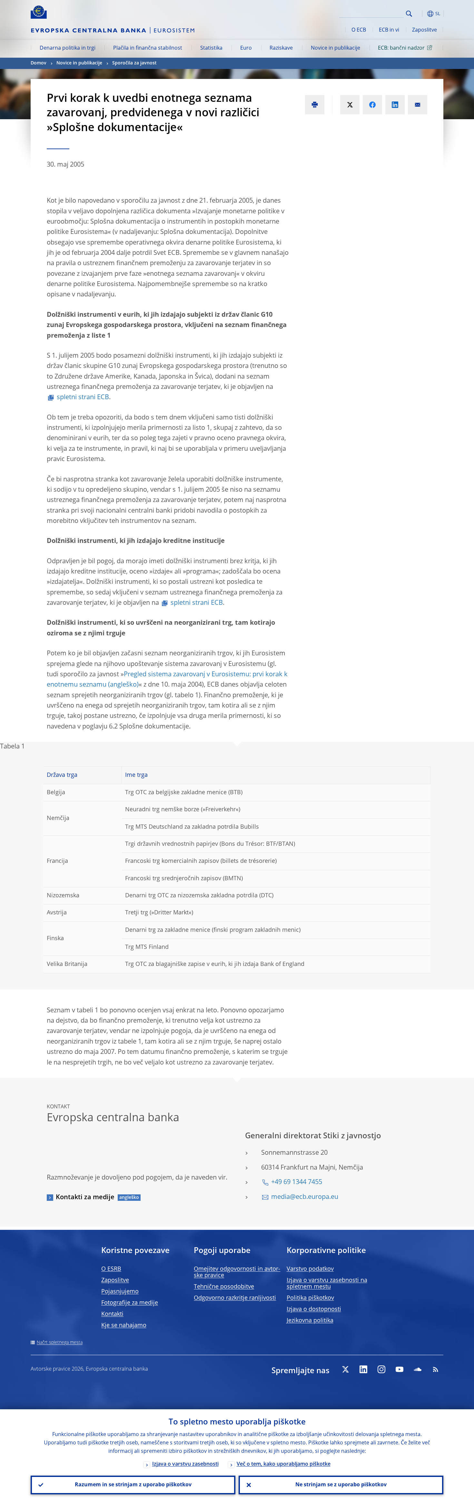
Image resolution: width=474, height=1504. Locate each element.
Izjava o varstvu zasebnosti (185, 1464)
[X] (345, 1369)
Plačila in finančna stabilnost (147, 48)
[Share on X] (350, 104)
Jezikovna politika (310, 1321)
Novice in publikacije (335, 48)
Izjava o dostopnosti (314, 1309)
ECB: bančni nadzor (401, 48)
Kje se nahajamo (123, 1325)
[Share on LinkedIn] (395, 104)
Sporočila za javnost (134, 63)
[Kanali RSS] (435, 1369)
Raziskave (281, 48)
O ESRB (111, 1269)
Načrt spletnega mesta (60, 1342)
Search (409, 13)
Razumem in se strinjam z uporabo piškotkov (133, 1485)
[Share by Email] (417, 104)
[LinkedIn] (363, 1369)
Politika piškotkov (310, 1298)
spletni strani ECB (83, 397)
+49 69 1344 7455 (296, 1182)
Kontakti (112, 1314)
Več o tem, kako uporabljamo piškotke (284, 1464)
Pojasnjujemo (120, 1292)
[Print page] (314, 104)
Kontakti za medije (85, 1197)
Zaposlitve (424, 30)
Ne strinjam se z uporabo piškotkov (341, 1485)
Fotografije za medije (129, 1303)
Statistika (211, 48)
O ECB (358, 30)
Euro (246, 48)
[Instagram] (381, 1369)
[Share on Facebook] (372, 104)
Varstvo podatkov (310, 1269)
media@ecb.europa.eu (304, 1197)
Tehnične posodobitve (224, 1287)
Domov (38, 63)
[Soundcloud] (417, 1369)
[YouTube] (399, 1369)
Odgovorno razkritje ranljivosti (235, 1298)
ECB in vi (389, 30)
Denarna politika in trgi (67, 48)
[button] (420, 13)
